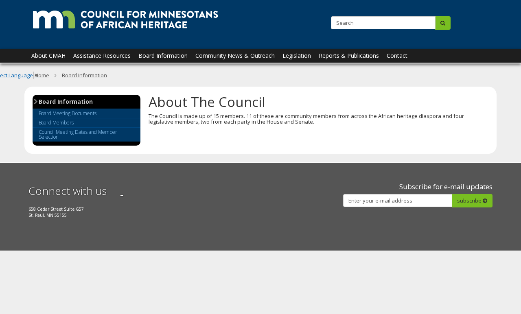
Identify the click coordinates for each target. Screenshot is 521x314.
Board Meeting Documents (67, 113)
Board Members (56, 122)
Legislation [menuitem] (296, 55)
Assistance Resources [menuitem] (102, 55)
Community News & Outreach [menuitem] (235, 55)
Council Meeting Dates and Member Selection (78, 134)
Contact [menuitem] (397, 55)
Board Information (66, 102)
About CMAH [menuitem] (48, 55)
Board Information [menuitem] (163, 55)
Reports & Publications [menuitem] (349, 55)
